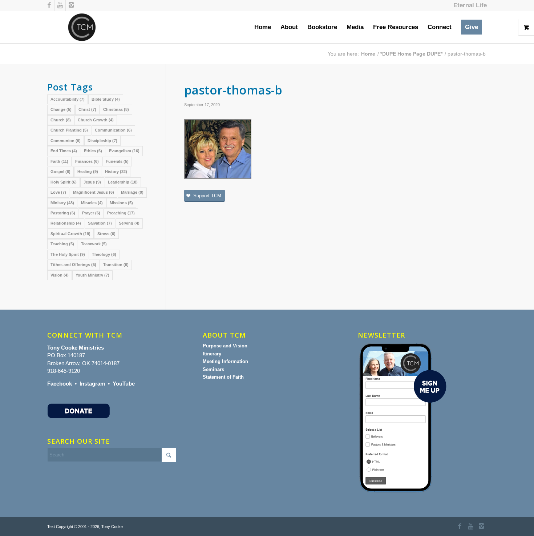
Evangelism (124, 151)
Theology (104, 254)
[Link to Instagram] (71, 5)
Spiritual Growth (70, 233)
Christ (87, 109)
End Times (63, 151)
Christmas (116, 109)
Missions (121, 203)
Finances (87, 161)
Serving (129, 223)
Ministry (62, 203)
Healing (87, 171)
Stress (106, 233)
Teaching (62, 244)
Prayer (91, 213)
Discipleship (102, 140)
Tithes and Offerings (73, 264)
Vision (59, 275)
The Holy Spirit (67, 254)
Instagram (92, 383)
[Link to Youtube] (60, 5)
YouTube (124, 383)
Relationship (65, 223)
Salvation (100, 223)
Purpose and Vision (225, 345)
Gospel (60, 171)
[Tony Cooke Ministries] (82, 27)
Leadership (123, 182)
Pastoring (62, 213)
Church (60, 120)
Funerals (117, 161)
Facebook (59, 383)
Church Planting (69, 130)
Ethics (93, 151)
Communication (113, 130)
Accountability (67, 99)
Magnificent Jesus (93, 192)
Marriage (132, 192)
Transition (116, 264)
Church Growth (96, 120)
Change (61, 109)
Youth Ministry (92, 275)
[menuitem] (468, 5)
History (116, 171)
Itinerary (212, 353)
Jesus (92, 182)
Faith (59, 161)
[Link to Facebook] (49, 5)
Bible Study (106, 99)
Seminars (213, 369)
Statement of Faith (223, 377)
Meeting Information (225, 361)
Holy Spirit (63, 182)
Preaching (121, 213)
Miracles (92, 203)
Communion (65, 140)
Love (58, 192)
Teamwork (94, 244)
